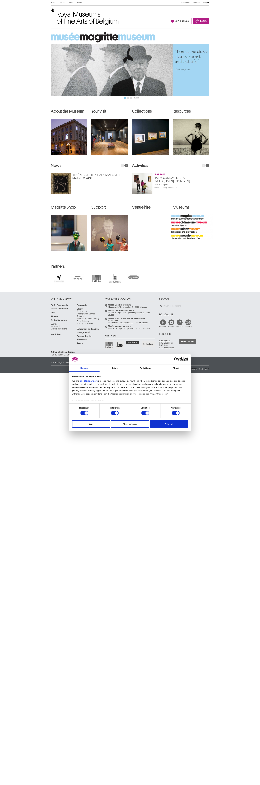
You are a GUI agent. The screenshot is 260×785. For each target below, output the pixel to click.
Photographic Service (86, 313)
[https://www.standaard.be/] (148, 344)
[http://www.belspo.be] (109, 345)
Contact (62, 3)
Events (79, 3)
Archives (80, 316)
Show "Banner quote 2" (128, 98)
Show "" (131, 98)
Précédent (122, 165)
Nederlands (185, 3)
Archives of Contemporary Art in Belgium (88, 319)
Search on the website (161, 306)
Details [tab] (114, 368)
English (206, 3)
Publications (82, 311)
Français (196, 3)
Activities (140, 165)
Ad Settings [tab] (145, 368)
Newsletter (189, 342)
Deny (91, 424)
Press (71, 3)
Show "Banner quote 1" (125, 98)
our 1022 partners (89, 381)
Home (53, 3)
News (56, 165)
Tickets (203, 21)
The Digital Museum (85, 323)
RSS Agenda (164, 340)
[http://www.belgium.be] (120, 345)
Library (80, 309)
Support (98, 207)
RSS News (163, 345)
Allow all (169, 424)
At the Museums (59, 320)
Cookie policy (204, 369)
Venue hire (141, 207)
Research (82, 305)
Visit (53, 312)
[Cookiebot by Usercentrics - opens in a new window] (176, 359)
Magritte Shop (63, 207)
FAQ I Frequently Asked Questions (60, 307)
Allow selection (130, 424)
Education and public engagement (88, 330)
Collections (142, 111)
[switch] (115, 413)
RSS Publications (166, 347)
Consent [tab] (84, 368)
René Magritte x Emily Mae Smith (96, 175)
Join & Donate (182, 21)
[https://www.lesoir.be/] (132, 342)
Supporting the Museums (84, 337)
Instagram (179, 326)
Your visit (98, 111)
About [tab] (176, 368)
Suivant (126, 165)
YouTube (171, 326)
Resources (182, 111)
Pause (136, 98)
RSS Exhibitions (166, 343)
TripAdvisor (188, 326)
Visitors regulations (59, 328)
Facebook (163, 326)
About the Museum (67, 111)
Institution (56, 334)
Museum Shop (57, 326)
